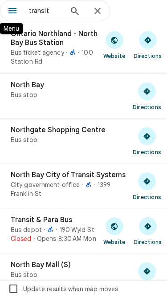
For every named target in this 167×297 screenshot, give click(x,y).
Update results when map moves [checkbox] (63, 289)
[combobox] (45, 10)
